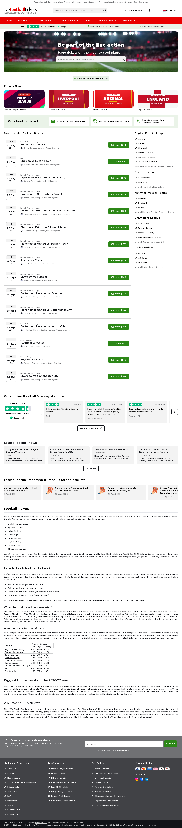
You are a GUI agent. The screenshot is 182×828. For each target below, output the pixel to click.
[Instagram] (136, 779)
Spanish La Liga (12, 657)
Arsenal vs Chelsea (32, 260)
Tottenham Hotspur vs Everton (41, 293)
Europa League (12, 663)
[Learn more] (107, 78)
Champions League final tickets (55, 689)
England (142, 198)
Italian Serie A (11, 655)
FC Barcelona (144, 178)
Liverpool (142, 148)
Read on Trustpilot (89, 428)
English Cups (68, 20)
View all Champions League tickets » (152, 242)
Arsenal (141, 139)
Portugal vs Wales (32, 342)
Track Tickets (135, 10)
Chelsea (142, 143)
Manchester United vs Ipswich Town (44, 243)
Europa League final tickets (84, 689)
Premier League (44, 20)
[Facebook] (141, 779)
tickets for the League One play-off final (76, 691)
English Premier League (15, 649)
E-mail (87, 739)
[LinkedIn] (146, 779)
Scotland (142, 203)
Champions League (14, 660)
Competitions (106, 20)
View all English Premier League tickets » (154, 166)
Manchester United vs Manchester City (46, 309)
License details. (149, 825)
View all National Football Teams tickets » (154, 212)
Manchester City (146, 152)
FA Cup (8, 668)
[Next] (175, 412)
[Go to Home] (20, 10)
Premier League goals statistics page (151, 614)
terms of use (41, 823)
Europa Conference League (17, 665)
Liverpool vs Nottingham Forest (41, 194)
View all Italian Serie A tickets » (149, 267)
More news (91, 468)
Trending (22, 20)
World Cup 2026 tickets (134, 554)
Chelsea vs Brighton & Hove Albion (43, 227)
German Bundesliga (14, 652)
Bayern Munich (145, 228)
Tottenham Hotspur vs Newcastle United (47, 210)
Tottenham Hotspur (147, 161)
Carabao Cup (11, 671)
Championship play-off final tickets (38, 691)
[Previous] (39, 412)
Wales (141, 207)
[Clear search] (104, 10)
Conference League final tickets (117, 689)
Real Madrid (143, 182)
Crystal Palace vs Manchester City (42, 177)
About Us (127, 20)
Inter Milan (143, 262)
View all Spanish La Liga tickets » (150, 187)
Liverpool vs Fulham (33, 276)
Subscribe (170, 743)
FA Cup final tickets (30, 689)
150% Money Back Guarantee (135, 2)
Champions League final (149, 237)
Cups (87, 20)
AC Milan (142, 253)
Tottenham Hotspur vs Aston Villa (42, 326)
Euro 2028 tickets (109, 554)
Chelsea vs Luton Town (35, 160)
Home (9, 20)
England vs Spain (31, 359)
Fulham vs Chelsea (32, 144)
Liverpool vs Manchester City (39, 376)
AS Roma (142, 258)
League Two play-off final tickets (116, 691)
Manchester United (147, 157)
